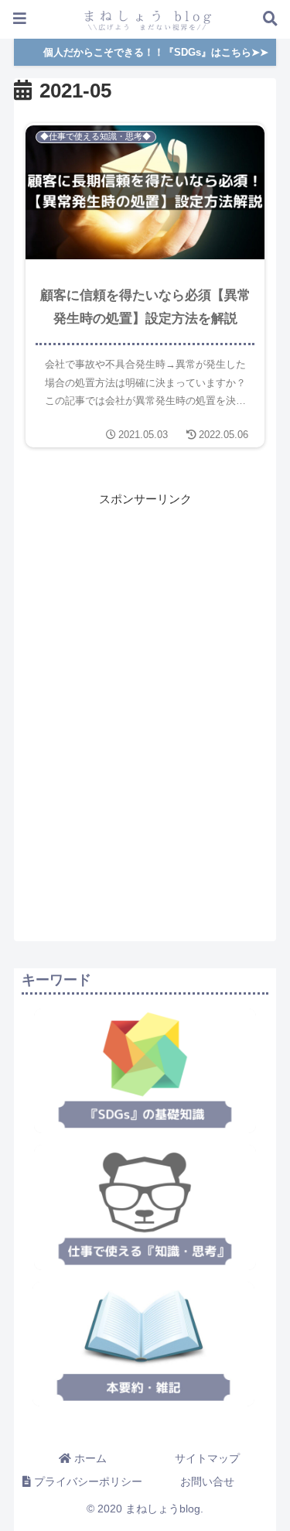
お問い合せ (207, 1481)
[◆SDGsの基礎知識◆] (145, 1071)
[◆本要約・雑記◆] (143, 1344)
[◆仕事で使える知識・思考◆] (145, 1207)
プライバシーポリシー (86, 1481)
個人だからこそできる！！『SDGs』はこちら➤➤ (155, 52)
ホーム (89, 1458)
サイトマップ (207, 1458)
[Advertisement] (145, 617)
